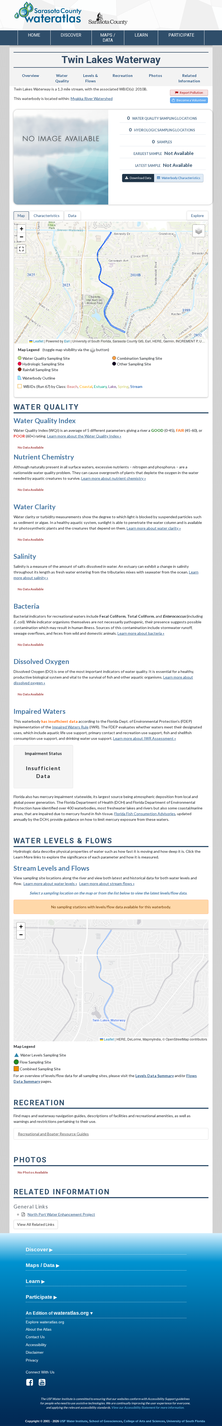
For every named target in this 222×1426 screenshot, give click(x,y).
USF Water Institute (73, 1421)
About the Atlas (38, 1329)
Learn (33, 1281)
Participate (39, 1297)
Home (34, 35)
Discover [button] (71, 35)
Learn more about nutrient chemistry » (113, 478)
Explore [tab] (197, 215)
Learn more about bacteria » (140, 633)
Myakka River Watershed (92, 98)
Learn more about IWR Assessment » (144, 738)
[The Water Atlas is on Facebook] (31, 1384)
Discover (37, 1249)
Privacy (32, 1360)
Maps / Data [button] (107, 38)
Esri (67, 341)
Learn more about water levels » (50, 883)
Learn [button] (141, 35)
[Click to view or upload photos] (65, 157)
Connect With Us (40, 1372)
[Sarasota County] (120, 23)
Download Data (140, 178)
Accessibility (36, 1345)
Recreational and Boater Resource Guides (53, 1134)
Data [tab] (72, 215)
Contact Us (35, 1337)
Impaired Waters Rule (70, 727)
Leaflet (37, 341)
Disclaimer (35, 1352)
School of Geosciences (105, 1421)
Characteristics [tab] (47, 215)
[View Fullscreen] (21, 249)
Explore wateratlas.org (45, 1322)
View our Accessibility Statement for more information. (147, 1407)
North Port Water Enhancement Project (61, 1214)
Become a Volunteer (191, 100)
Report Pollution (191, 92)
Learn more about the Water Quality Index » (84, 436)
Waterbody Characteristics (181, 178)
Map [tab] (21, 215)
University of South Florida (185, 1421)
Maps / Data (40, 1265)
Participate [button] (181, 35)
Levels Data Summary (154, 1075)
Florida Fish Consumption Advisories (144, 813)
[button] (21, 229)
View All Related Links (35, 1224)
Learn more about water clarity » (154, 528)
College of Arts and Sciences (144, 1421)
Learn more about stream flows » (107, 883)
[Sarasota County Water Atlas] (48, 12)
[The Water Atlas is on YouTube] (44, 1384)
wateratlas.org (71, 1313)
